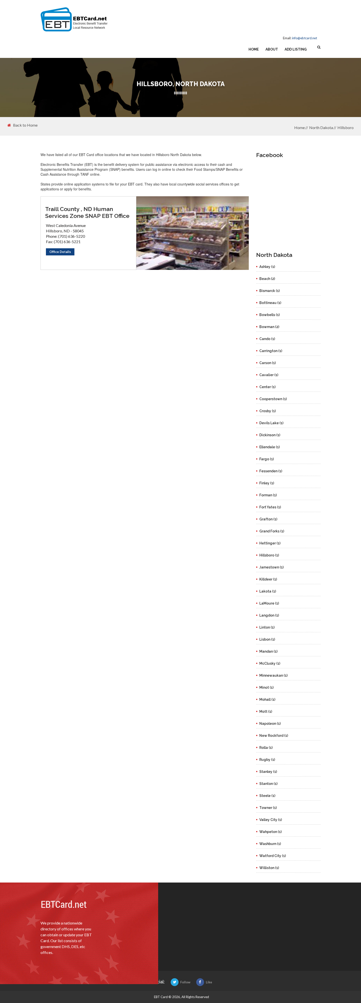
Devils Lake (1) (271, 423)
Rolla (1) (266, 747)
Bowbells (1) (269, 315)
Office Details (60, 252)
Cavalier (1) (268, 375)
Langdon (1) (269, 615)
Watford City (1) (272, 856)
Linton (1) (267, 627)
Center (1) (267, 387)
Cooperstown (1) (273, 399)
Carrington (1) (270, 351)
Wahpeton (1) (270, 831)
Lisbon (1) (267, 639)
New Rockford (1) (273, 735)
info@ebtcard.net (304, 38)
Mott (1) (265, 711)
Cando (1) (267, 339)
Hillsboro (345, 127)
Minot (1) (266, 687)
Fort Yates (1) (270, 507)
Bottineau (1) (270, 302)
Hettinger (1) (269, 543)
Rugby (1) (267, 759)
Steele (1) (267, 795)
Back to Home (25, 125)
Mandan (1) (268, 651)
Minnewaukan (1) (273, 675)
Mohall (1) (267, 699)
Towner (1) (268, 807)
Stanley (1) (268, 771)
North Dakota (321, 127)
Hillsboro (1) (269, 555)
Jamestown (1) (271, 567)
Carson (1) (267, 363)
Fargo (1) (266, 459)
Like (209, 982)
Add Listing (296, 49)
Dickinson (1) (269, 435)
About (271, 49)
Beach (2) (267, 278)
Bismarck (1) (269, 290)
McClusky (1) (269, 663)
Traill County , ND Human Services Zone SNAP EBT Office (87, 212)
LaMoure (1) (269, 603)
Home (254, 49)
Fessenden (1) (270, 471)
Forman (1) (268, 495)
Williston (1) (269, 868)
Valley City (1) (270, 819)
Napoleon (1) (270, 723)
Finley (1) (266, 483)
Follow (185, 982)
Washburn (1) (270, 843)
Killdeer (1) (268, 579)
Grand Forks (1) (271, 531)
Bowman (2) (269, 327)
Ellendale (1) (269, 447)
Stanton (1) (268, 783)
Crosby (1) (267, 411)
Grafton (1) (268, 519)
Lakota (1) (267, 591)
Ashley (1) (267, 266)
